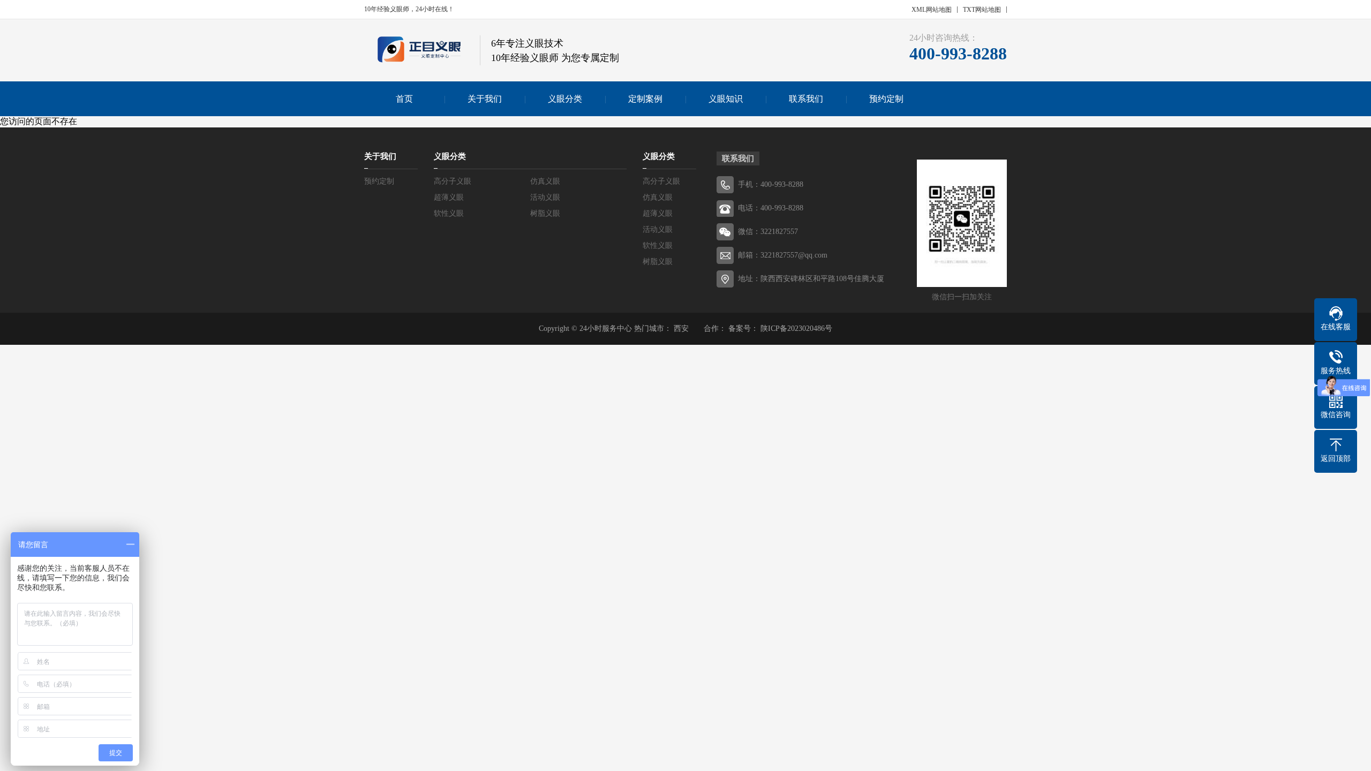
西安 (682, 328)
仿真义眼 (545, 181)
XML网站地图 (932, 9)
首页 (404, 98)
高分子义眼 (452, 181)
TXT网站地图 (982, 9)
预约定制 (886, 98)
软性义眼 (449, 213)
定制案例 (645, 98)
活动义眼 (545, 197)
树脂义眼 (545, 213)
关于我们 (485, 98)
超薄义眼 (449, 197)
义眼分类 (565, 98)
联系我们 (806, 98)
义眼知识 (726, 98)
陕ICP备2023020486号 (796, 328)
